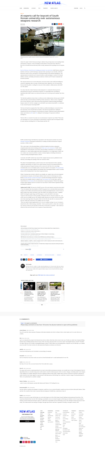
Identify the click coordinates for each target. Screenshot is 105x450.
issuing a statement (25, 141)
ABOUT (41, 414)
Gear (56, 412)
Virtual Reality (65, 433)
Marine (72, 417)
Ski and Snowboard (57, 438)
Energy (49, 414)
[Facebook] (52, 24)
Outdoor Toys (57, 415)
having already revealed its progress (32, 177)
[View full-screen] (63, 28)
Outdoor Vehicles (58, 414)
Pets (63, 426)
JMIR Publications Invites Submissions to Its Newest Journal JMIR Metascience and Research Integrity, (37, 236)
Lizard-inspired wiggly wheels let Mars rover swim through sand (28, 293)
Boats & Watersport (57, 421)
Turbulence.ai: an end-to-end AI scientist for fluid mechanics (30, 231)
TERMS (41, 423)
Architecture (50, 412)
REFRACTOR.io (81, 410)
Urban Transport (74, 420)
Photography (65, 428)
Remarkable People (66, 429)
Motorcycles (73, 418)
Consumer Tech (65, 415)
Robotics (22, 13)
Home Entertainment (66, 421)
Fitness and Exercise (81, 429)
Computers (65, 414)
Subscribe (27, 421)
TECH (39, 8)
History (64, 420)
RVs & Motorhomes (57, 436)
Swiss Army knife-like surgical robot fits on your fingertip (55, 293)
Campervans (57, 423)
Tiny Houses (57, 417)
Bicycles (72, 415)
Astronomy (81, 415)
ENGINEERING (26, 8)
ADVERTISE (42, 421)
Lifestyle (64, 423)
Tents (56, 441)
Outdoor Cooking (58, 431)
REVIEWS (41, 419)
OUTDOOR (33, 8)
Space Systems (50, 421)
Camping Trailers (58, 424)
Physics (80, 420)
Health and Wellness (81, 436)
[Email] (63, 24)
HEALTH (80, 421)
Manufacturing (50, 415)
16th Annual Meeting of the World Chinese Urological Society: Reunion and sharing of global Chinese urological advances (40, 228)
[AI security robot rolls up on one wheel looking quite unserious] (42, 286)
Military (49, 418)
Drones (64, 417)
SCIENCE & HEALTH (54, 8)
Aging (80, 423)
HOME (21, 8)
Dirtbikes (56, 426)
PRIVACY (41, 424)
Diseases (80, 430)
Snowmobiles (57, 440)
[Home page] (52, 3)
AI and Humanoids (66, 412)
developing (31, 180)
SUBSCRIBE (76, 8)
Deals (64, 434)
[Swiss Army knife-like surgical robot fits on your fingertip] (55, 286)
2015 (32, 113)
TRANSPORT (45, 8)
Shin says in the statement (48, 148)
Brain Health (81, 425)
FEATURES (42, 418)
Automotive (73, 414)
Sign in (23, 323)
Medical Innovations (81, 433)
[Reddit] (59, 24)
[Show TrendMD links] (63, 249)
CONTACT (42, 426)
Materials (49, 417)
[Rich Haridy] (23, 266)
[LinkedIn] (57, 24)
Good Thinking (65, 418)
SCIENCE (80, 412)
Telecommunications (66, 431)
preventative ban (47, 179)
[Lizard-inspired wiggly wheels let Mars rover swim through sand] (29, 286)
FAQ (41, 429)
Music (64, 425)
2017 (36, 113)
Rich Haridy (28, 264)
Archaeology (81, 414)
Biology (80, 417)
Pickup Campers (58, 433)
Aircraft (72, 412)
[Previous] (22, 292)
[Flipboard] (61, 24)
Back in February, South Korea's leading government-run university (36, 70)
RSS (41, 427)
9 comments (45, 259)
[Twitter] (55, 24)
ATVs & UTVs (57, 418)
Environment (81, 418)
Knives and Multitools (57, 430)
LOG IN (81, 8)
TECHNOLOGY (65, 410)
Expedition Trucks (58, 427)
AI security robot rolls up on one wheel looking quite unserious (42, 293)
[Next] (63, 292)
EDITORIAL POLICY (42, 416)
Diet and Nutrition (82, 426)
